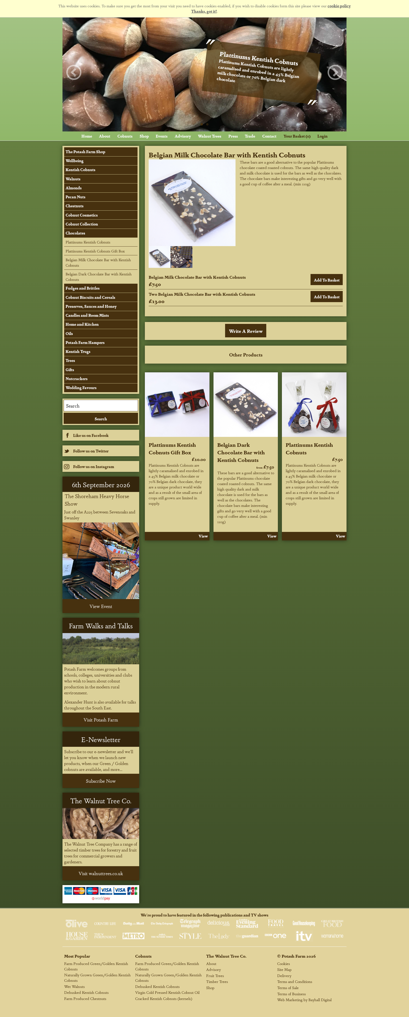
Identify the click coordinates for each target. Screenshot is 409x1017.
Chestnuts (75, 206)
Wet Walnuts (74, 986)
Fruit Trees (215, 975)
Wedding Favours (81, 387)
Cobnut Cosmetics (82, 215)
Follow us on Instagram (93, 466)
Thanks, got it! (204, 11)
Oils (69, 333)
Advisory (183, 136)
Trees (70, 360)
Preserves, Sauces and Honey (91, 306)
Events (162, 136)
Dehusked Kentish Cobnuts (86, 992)
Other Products (245, 354)
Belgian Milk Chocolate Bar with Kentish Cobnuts (98, 262)
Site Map (284, 969)
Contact (269, 136)
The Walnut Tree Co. (226, 956)
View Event (100, 606)
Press (233, 136)
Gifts (70, 369)
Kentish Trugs (78, 351)
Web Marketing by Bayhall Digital (304, 999)
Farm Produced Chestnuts (85, 998)
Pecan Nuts (75, 197)
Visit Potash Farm (101, 719)
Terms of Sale (288, 987)
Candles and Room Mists (87, 315)
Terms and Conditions (294, 981)
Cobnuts (125, 136)
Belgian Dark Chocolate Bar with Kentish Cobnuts (241, 452)
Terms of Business (291, 993)
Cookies (283, 963)
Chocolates (75, 233)
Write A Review (246, 331)
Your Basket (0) (297, 136)
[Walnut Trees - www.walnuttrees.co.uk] (100, 823)
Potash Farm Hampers (85, 342)
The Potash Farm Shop (85, 151)
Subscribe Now (101, 781)
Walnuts (73, 179)
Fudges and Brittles (83, 288)
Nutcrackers (77, 378)
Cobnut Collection (82, 224)
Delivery (284, 975)
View (203, 536)
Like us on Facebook (91, 435)
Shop (144, 136)
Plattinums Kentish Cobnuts (88, 242)
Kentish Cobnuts (80, 169)
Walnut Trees (209, 136)
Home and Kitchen (82, 324)
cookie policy (339, 6)
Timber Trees (217, 981)
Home (86, 136)
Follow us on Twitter (91, 451)
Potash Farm (293, 956)
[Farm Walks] (100, 648)
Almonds (74, 188)
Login (322, 136)
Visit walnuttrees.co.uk (101, 873)
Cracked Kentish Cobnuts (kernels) (163, 998)
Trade (250, 136)
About (104, 136)
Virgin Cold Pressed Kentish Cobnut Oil (167, 992)
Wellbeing (75, 160)
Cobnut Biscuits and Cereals (90, 297)
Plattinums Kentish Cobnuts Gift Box (172, 448)
